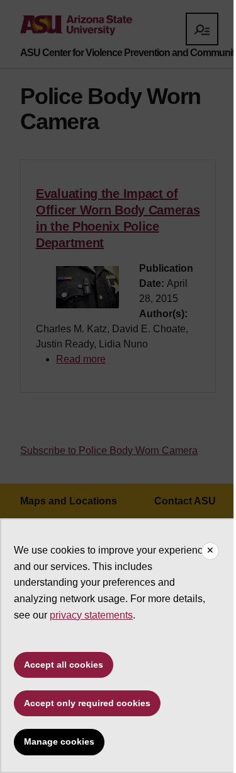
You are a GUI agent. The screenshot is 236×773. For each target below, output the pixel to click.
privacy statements (91, 615)
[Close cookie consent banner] (210, 551)
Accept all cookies (63, 665)
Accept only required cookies (87, 703)
